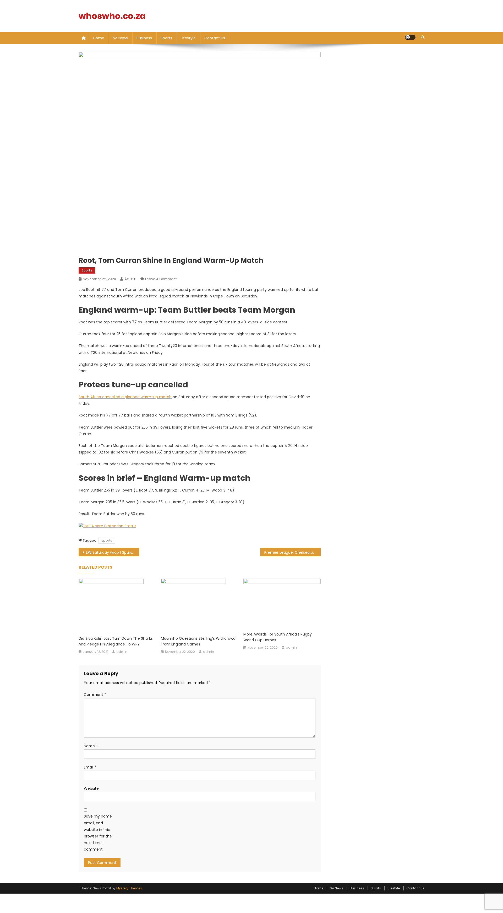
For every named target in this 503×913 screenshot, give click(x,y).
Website (91, 788)
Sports (166, 38)
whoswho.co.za (112, 16)
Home (98, 38)
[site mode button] (410, 37)
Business (144, 38)
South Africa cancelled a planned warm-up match (125, 396)
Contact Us (214, 38)
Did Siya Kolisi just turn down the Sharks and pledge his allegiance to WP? (116, 641)
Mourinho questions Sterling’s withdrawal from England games (198, 641)
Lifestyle (188, 38)
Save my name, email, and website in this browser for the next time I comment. (98, 833)
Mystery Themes (129, 888)
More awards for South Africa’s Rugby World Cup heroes (277, 637)
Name (91, 746)
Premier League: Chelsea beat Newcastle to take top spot (292, 552)
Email (90, 767)
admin (130, 278)
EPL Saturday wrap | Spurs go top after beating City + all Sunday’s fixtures (112, 552)
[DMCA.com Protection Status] (107, 525)
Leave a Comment (161, 278)
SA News (120, 38)
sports (106, 540)
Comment (95, 694)
